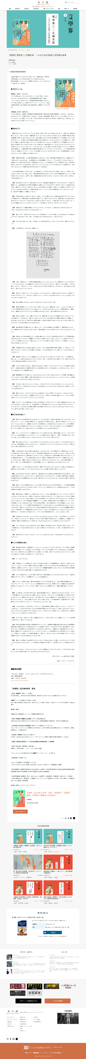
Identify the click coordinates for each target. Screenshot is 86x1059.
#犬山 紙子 (26, 903)
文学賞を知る (36, 8)
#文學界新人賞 (28, 877)
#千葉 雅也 (25, 851)
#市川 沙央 (50, 851)
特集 (59, 8)
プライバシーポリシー (12, 1019)
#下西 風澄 (56, 877)
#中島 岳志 (56, 903)
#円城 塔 (19, 851)
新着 (10, 8)
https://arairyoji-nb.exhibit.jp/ (20, 680)
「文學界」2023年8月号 (67, 661)
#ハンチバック (56, 851)
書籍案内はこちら (28, 1001)
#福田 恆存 (50, 877)
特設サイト (66, 8)
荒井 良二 (18, 71)
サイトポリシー (11, 1017)
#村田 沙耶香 (20, 903)
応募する (49, 932)
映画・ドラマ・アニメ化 (48, 8)
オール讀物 (37, 1019)
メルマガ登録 (57, 1001)
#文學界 (13, 62)
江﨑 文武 (23, 71)
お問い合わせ (10, 1026)
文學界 (12, 71)
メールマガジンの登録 (57, 936)
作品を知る (26, 8)
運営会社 (9, 1021)
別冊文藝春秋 (37, 1021)
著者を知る (17, 8)
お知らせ (9, 1024)
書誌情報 (75, 8)
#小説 (14, 63)
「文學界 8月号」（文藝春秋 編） (62, 108)
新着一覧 (22, 1017)
